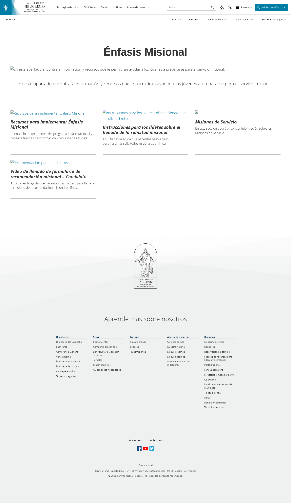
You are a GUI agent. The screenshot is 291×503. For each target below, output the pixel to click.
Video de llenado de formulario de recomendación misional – (48, 173)
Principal (176, 19)
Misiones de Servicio (216, 122)
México (11, 19)
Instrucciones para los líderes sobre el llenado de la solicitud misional (141, 129)
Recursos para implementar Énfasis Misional (46, 124)
